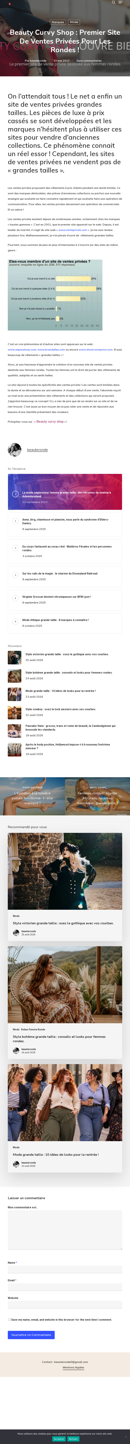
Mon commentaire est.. (23, 1207)
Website (13, 1298)
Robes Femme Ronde (33, 1029)
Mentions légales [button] (73, 1367)
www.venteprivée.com (72, 230)
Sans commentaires (89, 60)
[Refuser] (125, 1436)
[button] (120, 2)
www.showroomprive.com (96, 349)
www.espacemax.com (22, 349)
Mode (74, 22)
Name (12, 1262)
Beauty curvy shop (50, 421)
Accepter (59, 1439)
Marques (58, 22)
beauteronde (38, 60)
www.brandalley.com (51, 349)
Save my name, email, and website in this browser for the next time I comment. (61, 1319)
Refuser (73, 1439)
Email (12, 1280)
